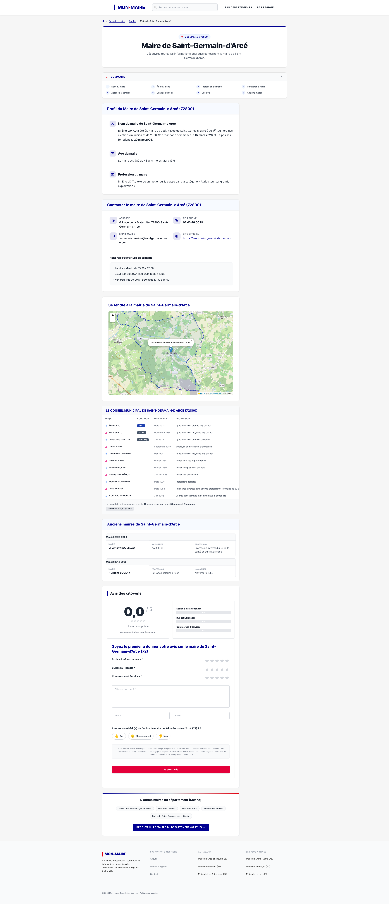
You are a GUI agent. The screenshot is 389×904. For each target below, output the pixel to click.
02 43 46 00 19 (193, 222)
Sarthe (132, 21)
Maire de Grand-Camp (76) (259, 858)
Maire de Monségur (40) (258, 866)
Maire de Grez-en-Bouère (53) (213, 858)
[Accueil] (103, 21)
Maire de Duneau (166, 808)
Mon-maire (115, 854)
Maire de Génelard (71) (209, 866)
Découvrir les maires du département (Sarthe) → (170, 827)
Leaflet (203, 393)
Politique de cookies (149, 893)
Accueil (153, 858)
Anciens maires (252, 92)
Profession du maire (210, 86)
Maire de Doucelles (213, 808)
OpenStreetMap (215, 393)
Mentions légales (158, 866)
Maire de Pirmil (189, 808)
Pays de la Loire (117, 21)
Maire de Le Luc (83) (256, 874)
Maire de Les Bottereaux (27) (212, 874)
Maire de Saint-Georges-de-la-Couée (170, 816)
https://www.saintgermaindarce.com (207, 238)
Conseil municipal (163, 92)
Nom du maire (116, 86)
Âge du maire (161, 86)
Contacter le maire (254, 86)
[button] (171, 350)
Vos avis (204, 92)
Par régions (266, 7)
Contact (154, 874)
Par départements (238, 7)
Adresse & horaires (119, 92)
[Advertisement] (265, 148)
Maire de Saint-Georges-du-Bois (135, 808)
